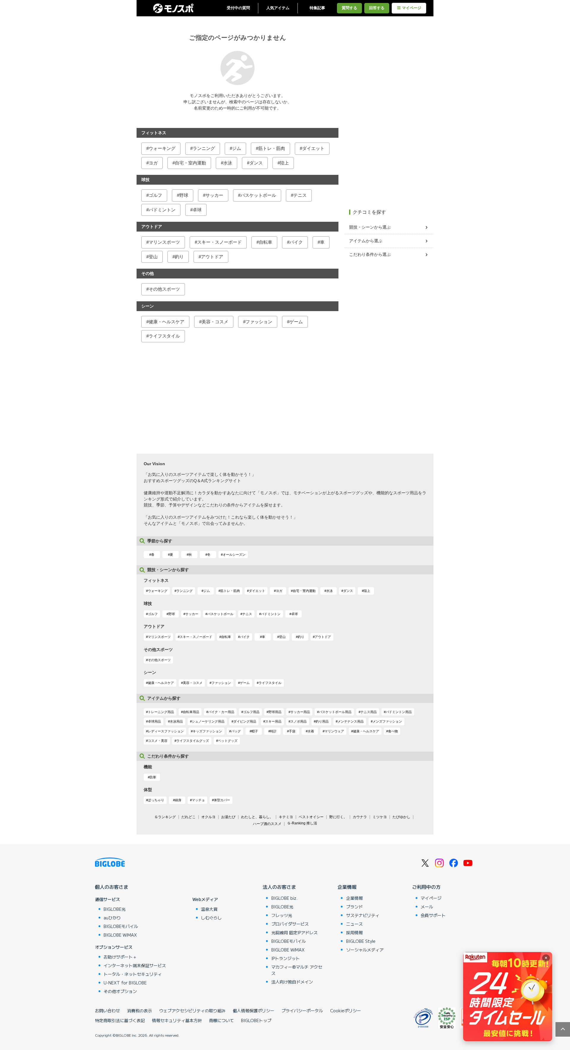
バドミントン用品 (399, 712)
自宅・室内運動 (190, 162)
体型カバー (222, 800)
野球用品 (274, 712)
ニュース (354, 924)
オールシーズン (234, 554)
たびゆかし (401, 817)
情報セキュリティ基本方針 (177, 1020)
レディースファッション (166, 731)
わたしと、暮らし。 (257, 817)
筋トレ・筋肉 (271, 148)
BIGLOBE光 (115, 909)
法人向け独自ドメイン (292, 982)
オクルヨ (208, 817)
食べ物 (393, 731)
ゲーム (296, 321)
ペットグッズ (228, 740)
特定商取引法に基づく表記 (120, 1020)
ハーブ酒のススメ (267, 824)
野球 (183, 195)
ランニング (204, 148)
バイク (296, 242)
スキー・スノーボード (219, 242)
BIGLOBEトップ (256, 1020)
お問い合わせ (107, 1010)
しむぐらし (211, 918)
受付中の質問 (238, 8)
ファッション (259, 321)
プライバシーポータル (302, 1010)
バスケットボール (258, 195)
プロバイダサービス (290, 924)
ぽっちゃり (156, 800)
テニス (300, 195)
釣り (179, 256)
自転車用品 (191, 712)
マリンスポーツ (164, 242)
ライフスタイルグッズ (192, 740)
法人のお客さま (279, 886)
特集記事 (317, 8)
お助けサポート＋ (120, 957)
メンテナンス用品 (351, 721)
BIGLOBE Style (361, 941)
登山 (153, 256)
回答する (376, 8)
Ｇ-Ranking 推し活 (302, 823)
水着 (311, 731)
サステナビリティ (362, 915)
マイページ (411, 8)
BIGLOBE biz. (284, 898)
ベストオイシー (311, 817)
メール (427, 907)
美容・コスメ (215, 321)
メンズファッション (387, 721)
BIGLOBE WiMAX (120, 935)
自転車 (265, 242)
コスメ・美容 (157, 740)
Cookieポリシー (345, 1010)
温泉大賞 (209, 909)
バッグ (236, 731)
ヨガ (153, 162)
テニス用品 (368, 712)
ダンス (256, 162)
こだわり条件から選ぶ (370, 254)
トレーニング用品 (161, 712)
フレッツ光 (281, 915)
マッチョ (198, 800)
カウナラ (360, 817)
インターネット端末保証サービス (135, 965)
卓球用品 (154, 721)
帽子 (254, 731)
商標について (221, 1020)
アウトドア (212, 256)
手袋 (292, 731)
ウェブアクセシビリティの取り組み (192, 1010)
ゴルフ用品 (251, 712)
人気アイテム (277, 8)
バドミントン (162, 209)
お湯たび (228, 817)
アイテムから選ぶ (365, 240)
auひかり (112, 918)
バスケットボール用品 (335, 712)
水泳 (227, 162)
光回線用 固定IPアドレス (294, 932)
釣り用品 (322, 721)
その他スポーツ (164, 289)
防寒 (153, 777)
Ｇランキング (165, 817)
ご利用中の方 (426, 886)
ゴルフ (155, 195)
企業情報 (347, 886)
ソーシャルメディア (365, 950)
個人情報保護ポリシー (253, 1010)
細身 (178, 800)
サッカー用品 (300, 712)
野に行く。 (338, 817)
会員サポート (433, 915)
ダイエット (313, 148)
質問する (349, 8)
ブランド (354, 907)
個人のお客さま (111, 886)
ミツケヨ (380, 817)
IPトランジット (285, 958)
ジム (236, 148)
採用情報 (354, 932)
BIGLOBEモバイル (121, 926)
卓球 (197, 209)
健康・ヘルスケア (166, 321)
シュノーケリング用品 (208, 721)
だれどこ (188, 817)
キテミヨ (286, 817)
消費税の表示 (139, 1010)
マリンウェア (334, 731)
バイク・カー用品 (221, 712)
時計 (273, 731)
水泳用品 (176, 721)
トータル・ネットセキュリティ (133, 974)
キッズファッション (207, 731)
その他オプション (120, 991)
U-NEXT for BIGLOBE (125, 983)
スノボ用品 (298, 721)
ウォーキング (162, 148)
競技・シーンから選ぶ (370, 227)
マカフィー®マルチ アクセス (296, 970)
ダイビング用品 (244, 721)
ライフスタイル (164, 335)
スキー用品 (273, 721)
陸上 (284, 162)
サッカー (214, 195)
